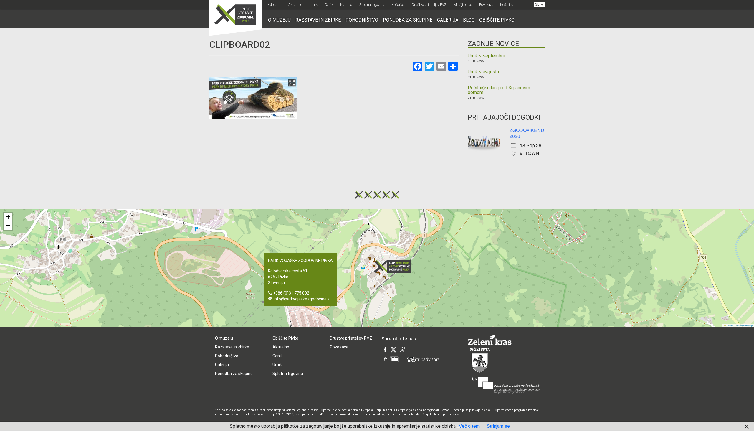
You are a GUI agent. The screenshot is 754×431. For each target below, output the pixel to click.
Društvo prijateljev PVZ (429, 5)
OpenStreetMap (745, 325)
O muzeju (279, 20)
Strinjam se (498, 426)
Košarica (398, 5)
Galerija (447, 20)
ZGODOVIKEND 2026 (527, 133)
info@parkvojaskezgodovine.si (302, 299)
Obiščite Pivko (497, 20)
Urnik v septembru (486, 56)
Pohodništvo (361, 20)
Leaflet (729, 325)
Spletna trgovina (371, 5)
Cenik (329, 5)
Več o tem (469, 426)
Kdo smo (274, 5)
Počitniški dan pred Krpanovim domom (499, 90)
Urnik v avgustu (483, 72)
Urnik (313, 5)
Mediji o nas (463, 5)
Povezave (486, 5)
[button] (394, 266)
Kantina (346, 5)
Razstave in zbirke (318, 20)
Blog (468, 20)
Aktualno (295, 5)
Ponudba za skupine (407, 20)
